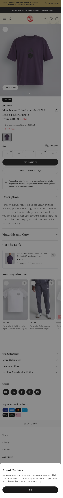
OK (30, 489)
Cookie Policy (35, 481)
